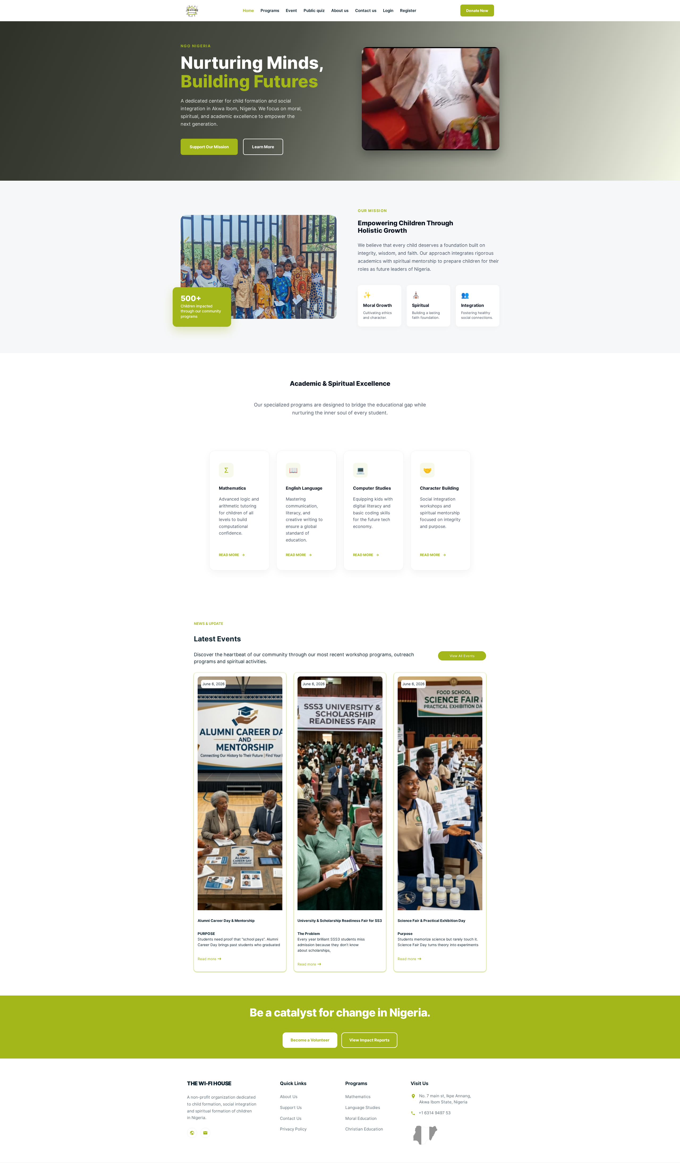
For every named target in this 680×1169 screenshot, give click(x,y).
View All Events (462, 656)
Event (291, 10)
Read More (232, 555)
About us (339, 10)
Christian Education (364, 1129)
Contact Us (290, 1118)
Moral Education (361, 1118)
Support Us (291, 1107)
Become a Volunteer (310, 1040)
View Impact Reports (369, 1040)
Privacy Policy (293, 1129)
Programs (270, 10)
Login (388, 10)
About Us (289, 1096)
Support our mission (209, 146)
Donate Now (477, 10)
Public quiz (314, 10)
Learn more (263, 146)
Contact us (365, 10)
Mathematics (358, 1096)
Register (408, 10)
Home (248, 10)
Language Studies (362, 1107)
